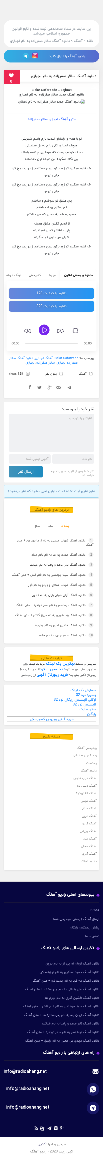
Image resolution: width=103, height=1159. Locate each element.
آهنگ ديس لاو (87, 786)
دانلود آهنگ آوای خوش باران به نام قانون (62, 595)
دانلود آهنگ (89, 771)
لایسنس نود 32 (84, 704)
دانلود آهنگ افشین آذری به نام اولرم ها (63, 625)
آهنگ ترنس (89, 801)
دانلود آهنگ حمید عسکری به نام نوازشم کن (69, 972)
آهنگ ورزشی (88, 831)
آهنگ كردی (89, 824)
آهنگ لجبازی (44, 358)
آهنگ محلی (89, 846)
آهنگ (82, 374)
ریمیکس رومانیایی (85, 756)
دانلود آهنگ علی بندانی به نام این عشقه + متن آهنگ (62, 989)
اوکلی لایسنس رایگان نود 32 (75, 699)
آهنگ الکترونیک (85, 793)
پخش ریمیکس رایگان (84, 927)
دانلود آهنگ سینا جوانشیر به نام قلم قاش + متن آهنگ (52, 575)
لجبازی (30, 363)
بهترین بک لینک (60, 663)
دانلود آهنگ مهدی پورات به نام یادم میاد (62, 555)
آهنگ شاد (90, 839)
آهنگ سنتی (88, 809)
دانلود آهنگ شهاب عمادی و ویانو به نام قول (60, 585)
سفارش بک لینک (83, 690)
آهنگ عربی (89, 816)
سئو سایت (88, 709)
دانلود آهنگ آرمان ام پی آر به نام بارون (72, 963)
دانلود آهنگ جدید (71, 94)
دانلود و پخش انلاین (78, 275)
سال (37, 526)
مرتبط (52, 275)
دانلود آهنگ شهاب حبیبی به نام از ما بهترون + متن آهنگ (55, 543)
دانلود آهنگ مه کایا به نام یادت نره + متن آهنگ (65, 981)
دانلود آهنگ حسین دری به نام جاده (66, 635)
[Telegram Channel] (24, 55)
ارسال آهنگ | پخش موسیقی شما (76, 919)
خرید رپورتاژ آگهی (52, 675)
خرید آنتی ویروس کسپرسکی (52, 719)
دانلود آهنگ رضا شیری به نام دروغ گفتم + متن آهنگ (53, 615)
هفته (65, 526)
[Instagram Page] (35, 55)
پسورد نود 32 (86, 695)
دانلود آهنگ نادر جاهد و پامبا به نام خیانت (61, 565)
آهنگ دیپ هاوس (85, 778)
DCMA (94, 910)
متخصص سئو (53, 669)
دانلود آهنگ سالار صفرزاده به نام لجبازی (63, 76)
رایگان (91, 714)
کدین (42, 1144)
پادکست (91, 763)
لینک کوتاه (13, 275)
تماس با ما (92, 936)
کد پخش (35, 275)
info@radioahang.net (27, 1089)
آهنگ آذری (89, 854)
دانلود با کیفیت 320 (51, 306)
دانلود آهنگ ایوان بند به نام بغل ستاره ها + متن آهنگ (61, 1015)
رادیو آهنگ (76, 56)
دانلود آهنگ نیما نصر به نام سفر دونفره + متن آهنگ (54, 605)
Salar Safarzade (44, 90)
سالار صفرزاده (48, 94)
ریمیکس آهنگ (87, 748)
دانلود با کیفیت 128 (51, 293)
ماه (50, 526)
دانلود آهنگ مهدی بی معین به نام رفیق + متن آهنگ (62, 1041)
